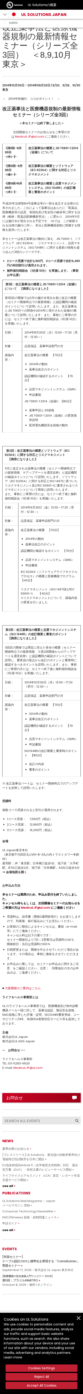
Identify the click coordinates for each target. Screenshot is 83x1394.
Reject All (41, 1376)
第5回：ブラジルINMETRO (27, 1278)
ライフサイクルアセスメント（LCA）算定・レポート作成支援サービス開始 (41, 1177)
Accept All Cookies (41, 1385)
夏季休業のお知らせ (15, 1149)
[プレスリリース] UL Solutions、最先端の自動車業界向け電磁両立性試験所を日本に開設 (41, 1157)
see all (7, 1186)
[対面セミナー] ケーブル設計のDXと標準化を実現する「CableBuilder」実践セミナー (41, 1261)
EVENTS (13, 23)
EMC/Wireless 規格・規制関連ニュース (29, 1217)
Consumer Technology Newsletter (27, 1211)
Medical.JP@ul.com (29, 136)
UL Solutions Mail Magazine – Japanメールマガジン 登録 (28, 1203)
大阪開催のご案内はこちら (23, 988)
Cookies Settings (41, 1368)
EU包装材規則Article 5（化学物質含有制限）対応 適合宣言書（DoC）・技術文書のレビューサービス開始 (40, 1167)
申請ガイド (9, 1223)
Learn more (13, 1357)
